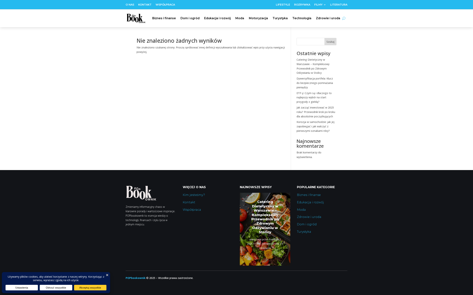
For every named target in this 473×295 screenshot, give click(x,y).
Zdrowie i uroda (328, 18)
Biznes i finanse (164, 18)
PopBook (274, 239)
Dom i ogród (190, 18)
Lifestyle (283, 4)
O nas (130, 4)
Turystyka (280, 18)
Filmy (318, 4)
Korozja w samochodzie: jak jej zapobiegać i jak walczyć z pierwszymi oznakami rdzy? (315, 126)
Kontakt (145, 4)
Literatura (338, 4)
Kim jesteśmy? (194, 195)
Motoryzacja (258, 18)
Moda (239, 18)
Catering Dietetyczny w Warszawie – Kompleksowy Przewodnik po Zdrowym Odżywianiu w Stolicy (265, 217)
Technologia (301, 18)
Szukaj (330, 41)
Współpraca (165, 4)
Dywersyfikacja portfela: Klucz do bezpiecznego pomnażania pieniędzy (315, 83)
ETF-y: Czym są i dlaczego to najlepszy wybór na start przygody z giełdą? (314, 97)
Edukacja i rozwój (217, 18)
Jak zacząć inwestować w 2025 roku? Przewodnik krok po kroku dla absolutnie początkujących (316, 112)
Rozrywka (302, 4)
